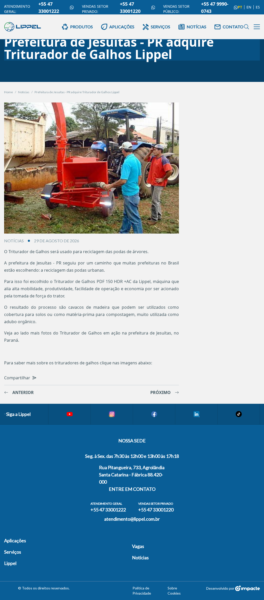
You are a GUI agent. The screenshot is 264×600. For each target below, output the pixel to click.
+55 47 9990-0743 (214, 7)
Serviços (12, 552)
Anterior (23, 392)
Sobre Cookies (174, 590)
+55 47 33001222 (48, 7)
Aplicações (15, 540)
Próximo (160, 392)
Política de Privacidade (142, 590)
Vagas (138, 546)
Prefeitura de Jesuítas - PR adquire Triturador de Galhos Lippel (77, 92)
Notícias (23, 92)
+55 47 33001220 (130, 7)
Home (8, 92)
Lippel (10, 563)
